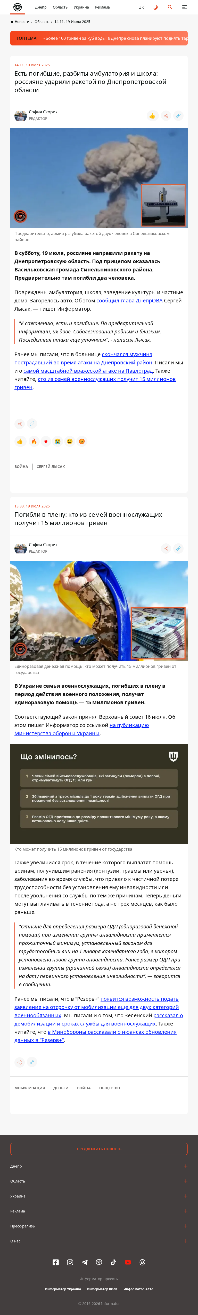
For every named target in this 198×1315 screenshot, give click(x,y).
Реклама (102, 7)
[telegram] (84, 1262)
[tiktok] (113, 1262)
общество (109, 1087)
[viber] (99, 1262)
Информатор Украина (63, 1289)
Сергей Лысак (51, 466)
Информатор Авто (138, 1289)
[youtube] (128, 1262)
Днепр (41, 7)
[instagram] (70, 1262)
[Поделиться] (166, 116)
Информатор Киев (102, 1289)
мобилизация (29, 1087)
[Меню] (185, 7)
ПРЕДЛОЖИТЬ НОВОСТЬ (99, 1148)
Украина (81, 7)
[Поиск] (170, 7)
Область (60, 7)
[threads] (142, 1262)
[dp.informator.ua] (17, 7)
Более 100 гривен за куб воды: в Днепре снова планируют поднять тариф (120, 38)
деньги (61, 1087)
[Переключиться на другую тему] (156, 7)
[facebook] (56, 1262)
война (21, 466)
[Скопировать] (178, 116)
